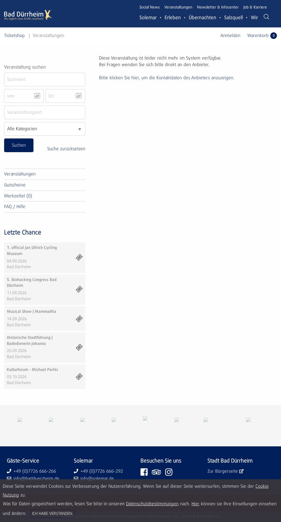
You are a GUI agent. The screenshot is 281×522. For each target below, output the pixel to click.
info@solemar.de (97, 478)
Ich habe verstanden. (52, 514)
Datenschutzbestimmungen (152, 504)
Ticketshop (14, 35)
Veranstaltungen (178, 7)
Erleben (173, 17)
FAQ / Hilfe (14, 207)
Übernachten (202, 17)
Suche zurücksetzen (66, 149)
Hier (195, 504)
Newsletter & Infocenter (218, 7)
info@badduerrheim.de (36, 478)
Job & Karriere (255, 7)
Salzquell (233, 17)
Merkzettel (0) (18, 196)
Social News (149, 7)
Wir (254, 17)
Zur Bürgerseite (222, 471)
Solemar (148, 17)
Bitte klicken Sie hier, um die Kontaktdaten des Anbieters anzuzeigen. (166, 78)
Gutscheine (15, 185)
